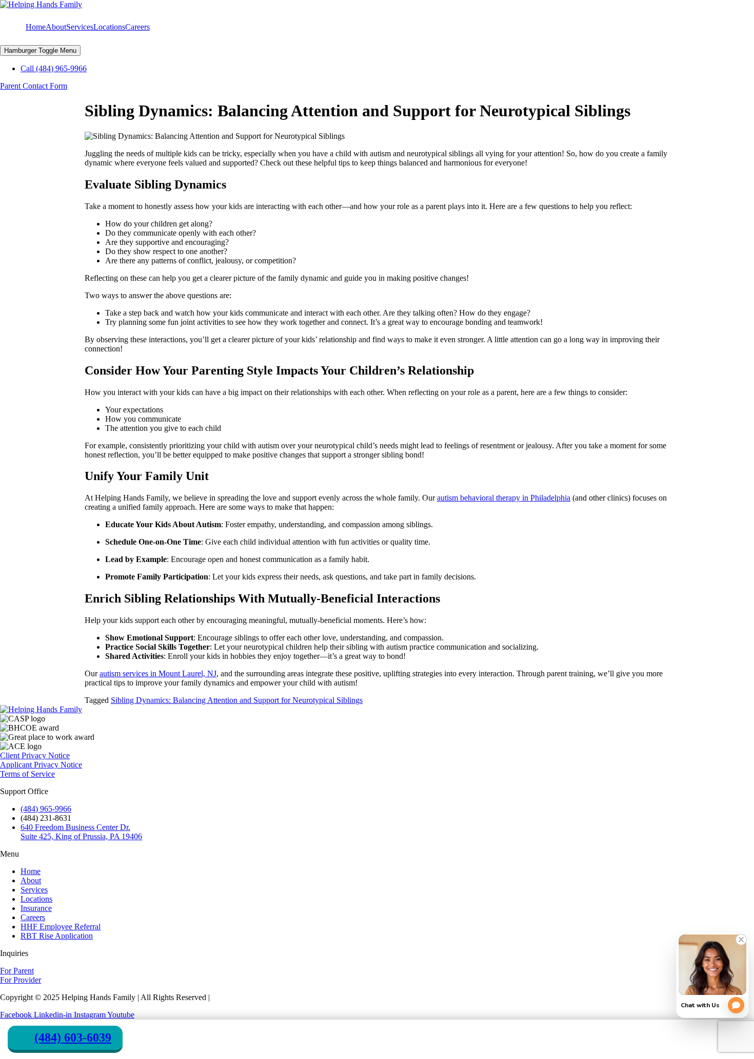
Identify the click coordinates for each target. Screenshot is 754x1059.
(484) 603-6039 (72, 1037)
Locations (109, 27)
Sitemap (225, 997)
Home (36, 27)
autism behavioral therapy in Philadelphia (503, 497)
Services (79, 27)
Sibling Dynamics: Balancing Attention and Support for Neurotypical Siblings (237, 700)
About (56, 27)
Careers (137, 27)
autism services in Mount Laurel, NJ (158, 673)
